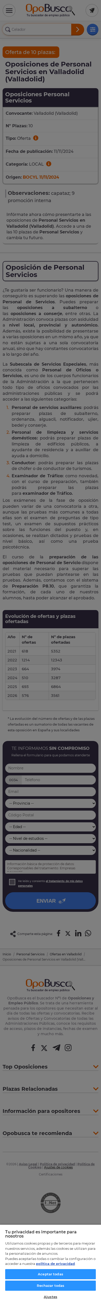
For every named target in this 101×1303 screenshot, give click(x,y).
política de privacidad (55, 1264)
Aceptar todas (50, 1274)
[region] (50, 1263)
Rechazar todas (50, 1285)
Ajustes (50, 1297)
